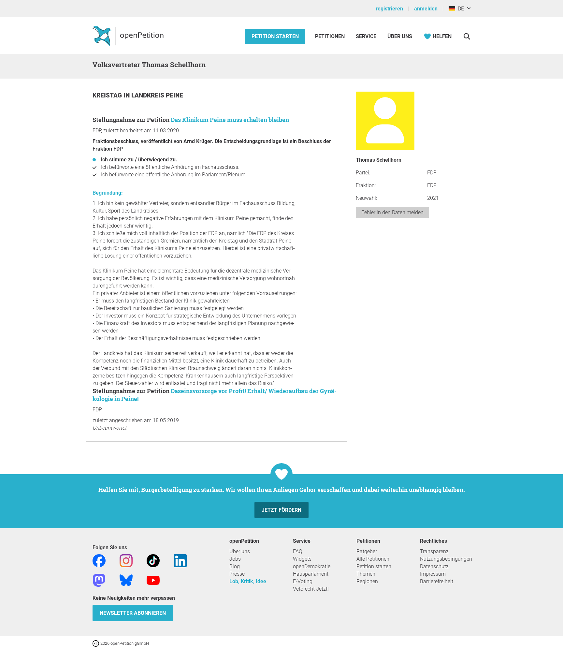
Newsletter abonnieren (133, 613)
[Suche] (467, 36)
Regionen (367, 581)
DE (459, 9)
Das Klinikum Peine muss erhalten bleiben (230, 120)
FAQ (297, 551)
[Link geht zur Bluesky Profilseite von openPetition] (126, 580)
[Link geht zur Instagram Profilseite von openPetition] (126, 560)
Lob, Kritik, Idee (247, 581)
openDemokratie (311, 566)
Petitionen (330, 36)
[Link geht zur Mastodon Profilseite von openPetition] (99, 580)
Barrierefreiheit (436, 581)
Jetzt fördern (281, 510)
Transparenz (434, 551)
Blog (234, 566)
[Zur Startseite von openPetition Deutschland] (129, 35)
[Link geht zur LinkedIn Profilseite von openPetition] (180, 560)
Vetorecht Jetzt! (311, 589)
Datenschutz (434, 566)
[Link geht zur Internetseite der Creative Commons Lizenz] (96, 643)
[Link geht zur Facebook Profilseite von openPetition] (99, 560)
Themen (365, 574)
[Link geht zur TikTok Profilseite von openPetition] (153, 560)
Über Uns (399, 36)
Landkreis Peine (157, 95)
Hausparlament (310, 574)
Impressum (433, 574)
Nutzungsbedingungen (446, 559)
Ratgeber (366, 551)
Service (366, 36)
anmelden (426, 9)
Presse (237, 574)
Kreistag (108, 95)
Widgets (302, 559)
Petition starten (275, 36)
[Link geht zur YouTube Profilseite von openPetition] (153, 580)
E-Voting (302, 581)
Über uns (239, 551)
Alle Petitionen (372, 559)
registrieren (389, 9)
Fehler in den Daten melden (392, 212)
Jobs (235, 559)
